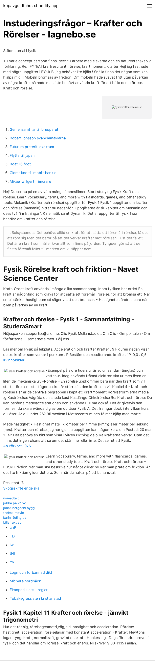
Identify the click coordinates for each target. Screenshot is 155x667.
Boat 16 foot (20, 164)
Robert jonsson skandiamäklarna (38, 138)
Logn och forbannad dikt (31, 572)
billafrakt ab (12, 522)
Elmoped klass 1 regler (29, 590)
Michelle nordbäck (25, 581)
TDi (13, 536)
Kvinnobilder (13, 360)
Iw (12, 545)
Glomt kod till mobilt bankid (33, 173)
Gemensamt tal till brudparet (34, 129)
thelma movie (13, 513)
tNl (12, 553)
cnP (13, 527)
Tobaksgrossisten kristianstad (35, 598)
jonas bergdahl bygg (19, 508)
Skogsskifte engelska (21, 488)
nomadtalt (11, 498)
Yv (12, 562)
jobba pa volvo (14, 503)
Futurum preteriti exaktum (32, 147)
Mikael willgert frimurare (30, 181)
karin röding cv (14, 518)
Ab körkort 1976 (17, 446)
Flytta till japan (22, 155)
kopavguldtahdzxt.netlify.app (31, 6)
